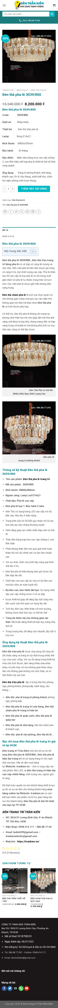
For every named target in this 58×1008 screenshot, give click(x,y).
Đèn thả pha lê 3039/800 (17, 205)
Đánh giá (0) (8, 236)
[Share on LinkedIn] (33, 211)
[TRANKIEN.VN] (29, 5)
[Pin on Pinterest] (27, 211)
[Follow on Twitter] (10, 988)
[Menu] (4, 5)
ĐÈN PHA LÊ (22, 90)
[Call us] (21, 988)
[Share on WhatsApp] (5, 211)
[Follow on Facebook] (4, 988)
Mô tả (5, 230)
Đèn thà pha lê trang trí (36, 479)
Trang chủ (8, 90)
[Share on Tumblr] (38, 211)
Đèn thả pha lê (39, 90)
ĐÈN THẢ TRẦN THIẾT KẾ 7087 (13, 899)
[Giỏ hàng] (54, 5)
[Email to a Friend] (21, 211)
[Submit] (52, 14)
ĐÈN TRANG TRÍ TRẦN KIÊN (21, 812)
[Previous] (2, 890)
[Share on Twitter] (16, 211)
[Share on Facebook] (10, 211)
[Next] (55, 890)
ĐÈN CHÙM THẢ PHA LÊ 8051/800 (41, 899)
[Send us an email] (15, 988)
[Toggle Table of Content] (31, 251)
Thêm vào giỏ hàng (34, 188)
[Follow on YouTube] (26, 988)
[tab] (29, 230)
